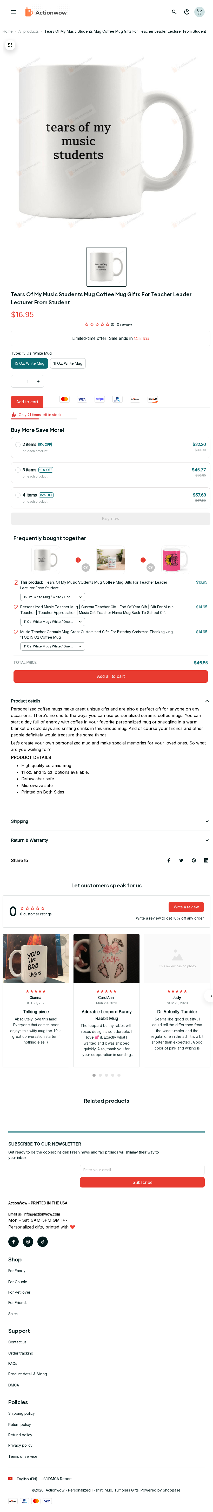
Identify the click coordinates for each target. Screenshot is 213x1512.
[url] (42, 1214)
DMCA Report (60, 1478)
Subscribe (142, 1182)
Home (8, 31)
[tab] (94, 1075)
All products (28, 31)
